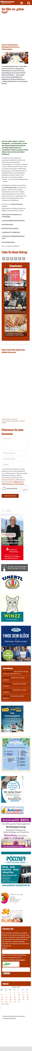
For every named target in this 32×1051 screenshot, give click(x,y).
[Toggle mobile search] (28, 2)
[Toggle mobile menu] (21, 2)
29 (10, 1002)
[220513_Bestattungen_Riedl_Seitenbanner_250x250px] (16, 819)
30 (15, 1002)
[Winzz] (12, 594)
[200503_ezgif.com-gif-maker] (12, 777)
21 (6, 999)
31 (19, 1002)
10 (19, 995)
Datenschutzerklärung (19, 955)
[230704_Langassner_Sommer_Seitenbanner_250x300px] (12, 707)
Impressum (21, 1016)
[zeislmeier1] (12, 808)
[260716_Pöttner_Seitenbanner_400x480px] (16, 853)
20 (2, 999)
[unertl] (12, 576)
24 (19, 999)
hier (10, 946)
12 (27, 995)
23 (15, 999)
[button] (3, 258)
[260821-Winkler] (15, 269)
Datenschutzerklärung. (9, 480)
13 (2, 997)
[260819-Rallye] (15, 292)
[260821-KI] (16, 315)
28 (6, 1002)
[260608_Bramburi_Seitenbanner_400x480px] (16, 737)
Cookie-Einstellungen (9, 1018)
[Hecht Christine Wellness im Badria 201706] (12, 909)
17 (19, 997)
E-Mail (4, 948)
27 (2, 1002)
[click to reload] (11, 964)
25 (23, 999)
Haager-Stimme (15, 421)
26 (27, 999)
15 (10, 997)
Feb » (7, 1004)
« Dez (3, 1004)
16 (15, 997)
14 (6, 997)
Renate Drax (7, 419)
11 (23, 995)
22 (10, 999)
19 (27, 997)
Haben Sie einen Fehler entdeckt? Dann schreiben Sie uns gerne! (13, 351)
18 (23, 997)
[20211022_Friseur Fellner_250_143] (12, 892)
